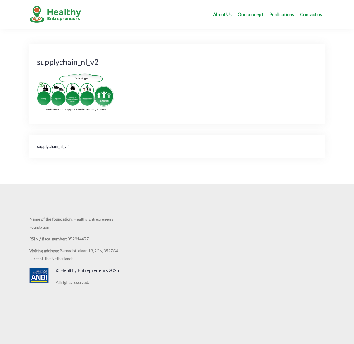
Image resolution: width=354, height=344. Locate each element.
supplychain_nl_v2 (53, 146)
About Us (222, 14)
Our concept (250, 14)
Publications (281, 14)
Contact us (311, 14)
